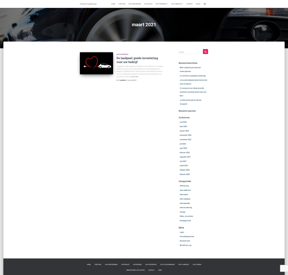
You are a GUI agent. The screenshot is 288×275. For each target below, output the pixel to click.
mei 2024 (183, 122)
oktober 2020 (184, 170)
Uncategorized (185, 221)
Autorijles (148, 4)
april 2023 (183, 126)
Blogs (198, 4)
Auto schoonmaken (167, 264)
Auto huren (197, 264)
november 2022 (185, 139)
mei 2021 (183, 161)
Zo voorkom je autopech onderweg (193, 76)
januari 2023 (184, 131)
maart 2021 (184, 165)
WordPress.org (185, 245)
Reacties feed (185, 241)
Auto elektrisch (122, 54)
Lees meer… (135, 76)
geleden (131, 80)
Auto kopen (184, 194)
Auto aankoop (176, 4)
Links (160, 270)
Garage (182, 212)
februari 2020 (185, 174)
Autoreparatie (185, 203)
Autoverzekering (135, 4)
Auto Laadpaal (185, 199)
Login (182, 232)
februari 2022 (185, 152)
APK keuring (184, 186)
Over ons (122, 4)
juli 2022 (183, 144)
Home (113, 4)
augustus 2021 (185, 157)
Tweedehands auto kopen (135, 270)
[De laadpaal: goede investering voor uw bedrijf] (96, 63)
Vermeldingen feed (187, 236)
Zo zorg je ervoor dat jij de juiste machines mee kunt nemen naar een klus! (193, 92)
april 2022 (183, 148)
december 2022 (185, 135)
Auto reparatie (161, 4)
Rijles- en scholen (186, 216)
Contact (189, 4)
